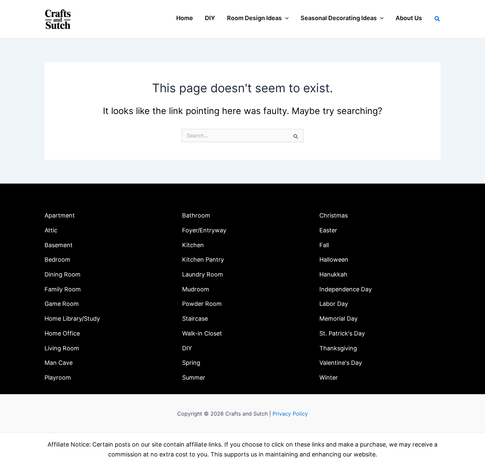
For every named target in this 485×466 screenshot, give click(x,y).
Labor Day (333, 303)
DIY (187, 348)
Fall (324, 245)
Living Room (62, 348)
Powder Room (202, 303)
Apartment (60, 215)
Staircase (195, 318)
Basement (59, 245)
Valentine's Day (340, 362)
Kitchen (193, 245)
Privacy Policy (290, 413)
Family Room (63, 289)
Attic (51, 230)
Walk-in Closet (202, 333)
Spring (191, 362)
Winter (328, 377)
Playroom (58, 377)
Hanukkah (333, 274)
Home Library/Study (72, 318)
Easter (328, 230)
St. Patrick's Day (342, 333)
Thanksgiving (338, 348)
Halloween (333, 259)
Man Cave (59, 362)
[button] (285, 18)
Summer (193, 377)
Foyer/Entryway (204, 230)
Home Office (62, 333)
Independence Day (345, 289)
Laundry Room (202, 274)
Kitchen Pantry (203, 259)
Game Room (62, 303)
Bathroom (196, 215)
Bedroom (57, 259)
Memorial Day (338, 318)
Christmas (333, 215)
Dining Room (63, 274)
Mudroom (195, 289)
